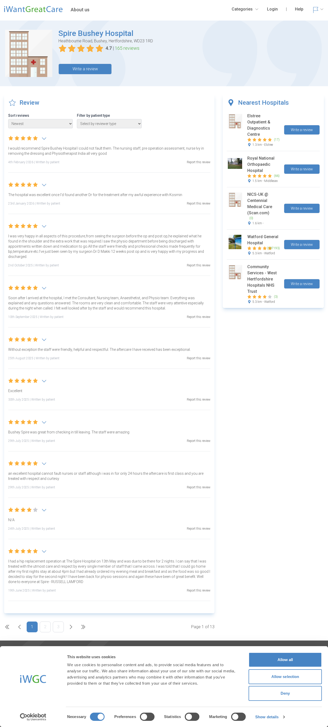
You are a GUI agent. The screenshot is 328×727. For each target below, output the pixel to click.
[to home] (33, 11)
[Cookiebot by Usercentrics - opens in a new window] (33, 717)
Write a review (85, 68)
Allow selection (285, 676)
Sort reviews (18, 115)
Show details (267, 717)
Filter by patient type (93, 115)
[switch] (147, 717)
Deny (285, 693)
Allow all (285, 659)
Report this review (198, 162)
